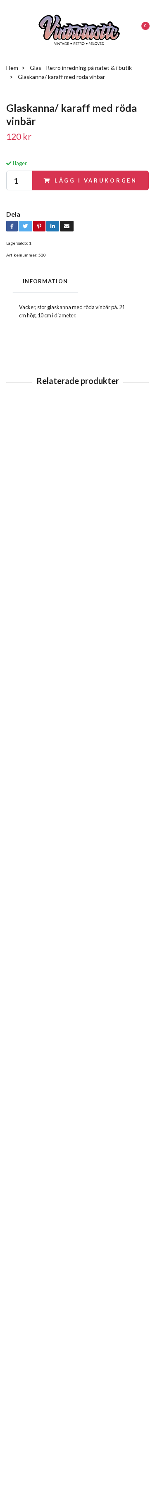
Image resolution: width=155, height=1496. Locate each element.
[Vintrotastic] (79, 30)
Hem (12, 68)
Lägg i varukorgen (96, 181)
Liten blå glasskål (27, 450)
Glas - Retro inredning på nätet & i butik (81, 68)
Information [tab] (45, 282)
